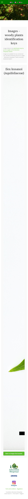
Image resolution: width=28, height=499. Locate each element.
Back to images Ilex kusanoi (14, 453)
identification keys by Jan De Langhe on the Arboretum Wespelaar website (13, 50)
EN (21, 2)
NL (12, 2)
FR (17, 2)
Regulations (20, 489)
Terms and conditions (10, 489)
